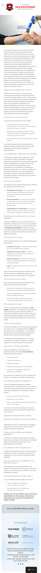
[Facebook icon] (18, 564)
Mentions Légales (28, 508)
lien (24, 485)
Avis (8, 508)
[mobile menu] (3, 5)
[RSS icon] (23, 564)
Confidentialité (16, 508)
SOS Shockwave (17, 549)
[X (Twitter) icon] (20, 564)
